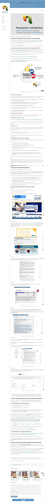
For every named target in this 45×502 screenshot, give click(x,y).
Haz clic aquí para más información (28, 499)
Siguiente (43, 10)
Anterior (40, 10)
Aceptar (23, 500)
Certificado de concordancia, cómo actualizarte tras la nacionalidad (26, 479)
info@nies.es (3, 29)
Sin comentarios (15, 480)
